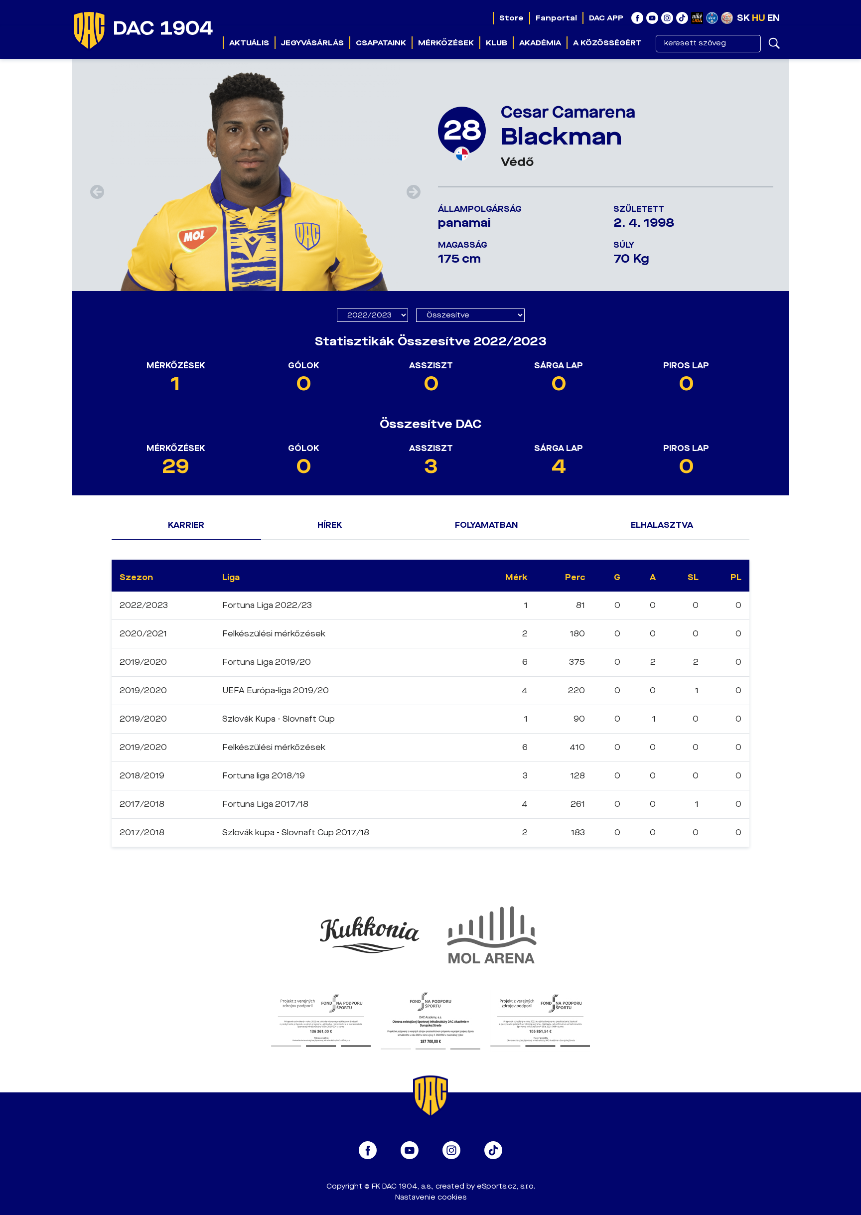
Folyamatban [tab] (486, 525)
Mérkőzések (446, 43)
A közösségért (607, 43)
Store (511, 18)
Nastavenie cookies (430, 1197)
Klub (496, 43)
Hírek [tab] (329, 525)
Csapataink (381, 43)
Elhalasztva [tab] (662, 525)
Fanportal (556, 18)
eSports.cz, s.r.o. (506, 1186)
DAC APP (606, 18)
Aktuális (249, 43)
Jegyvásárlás (312, 43)
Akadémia (540, 43)
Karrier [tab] (186, 525)
